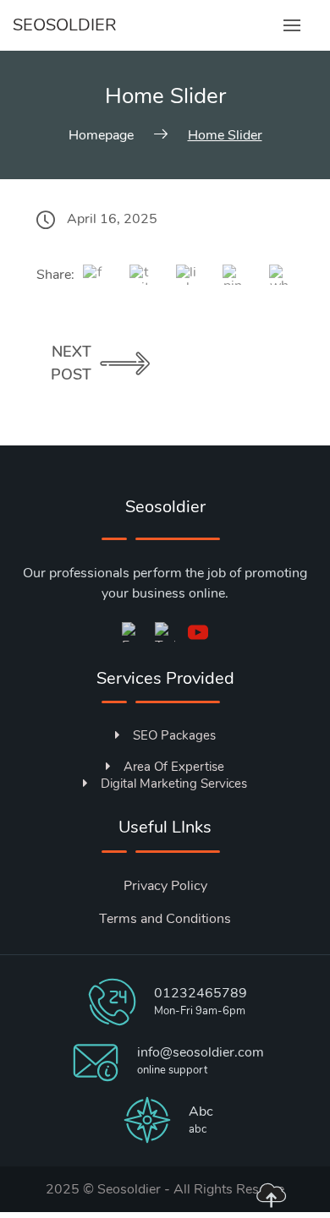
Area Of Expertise (174, 766)
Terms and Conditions (165, 918)
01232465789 (200, 993)
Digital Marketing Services (174, 783)
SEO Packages (174, 735)
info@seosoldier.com (200, 1052)
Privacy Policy (165, 886)
